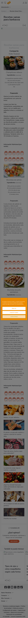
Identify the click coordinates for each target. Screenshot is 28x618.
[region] (14, 309)
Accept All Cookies (14, 312)
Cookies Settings (14, 316)
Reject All (14, 308)
